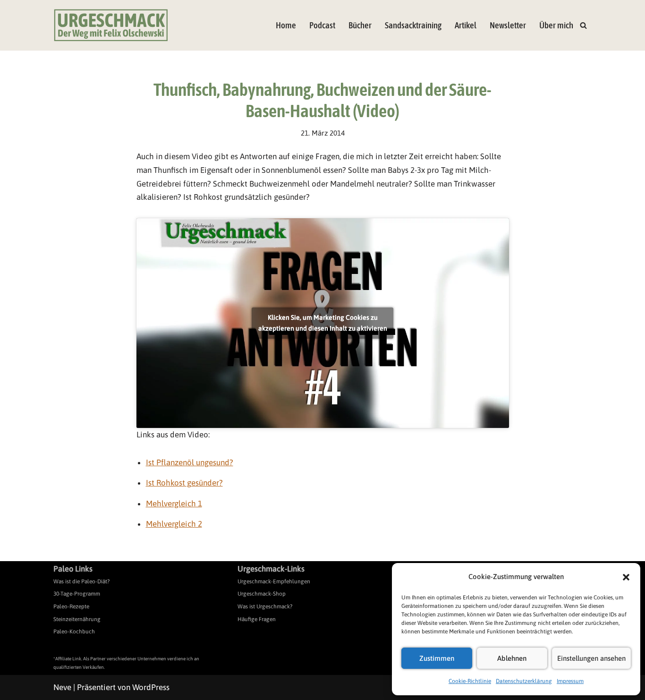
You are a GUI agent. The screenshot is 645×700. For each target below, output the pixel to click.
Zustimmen (436, 658)
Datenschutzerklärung (524, 681)
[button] (626, 577)
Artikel (465, 25)
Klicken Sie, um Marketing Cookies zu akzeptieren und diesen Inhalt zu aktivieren (322, 323)
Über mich (556, 25)
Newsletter (508, 25)
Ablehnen (511, 658)
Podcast (322, 25)
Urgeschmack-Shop (262, 593)
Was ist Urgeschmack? (265, 606)
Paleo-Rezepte (71, 606)
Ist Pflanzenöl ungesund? (189, 462)
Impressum (570, 681)
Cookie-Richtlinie (470, 681)
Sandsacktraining (413, 25)
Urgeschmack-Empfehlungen (274, 581)
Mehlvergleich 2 (174, 524)
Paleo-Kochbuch (74, 631)
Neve (62, 687)
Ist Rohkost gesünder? (184, 482)
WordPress (151, 687)
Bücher (360, 25)
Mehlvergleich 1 (174, 503)
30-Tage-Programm (76, 593)
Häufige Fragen (257, 619)
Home (286, 25)
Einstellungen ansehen (591, 658)
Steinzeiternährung (77, 619)
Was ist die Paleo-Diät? (81, 581)
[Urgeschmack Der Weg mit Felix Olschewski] (111, 25)
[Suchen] (583, 25)
